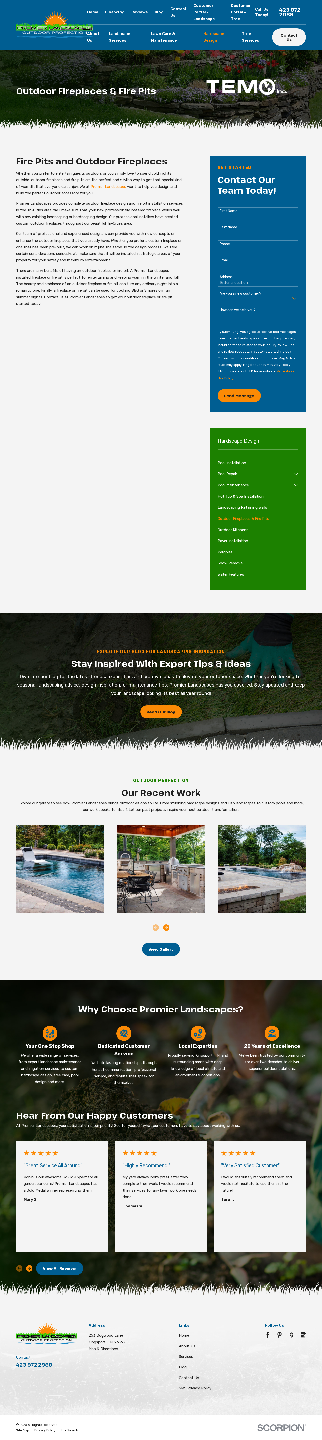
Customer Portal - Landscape (204, 12)
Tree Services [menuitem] (250, 37)
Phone (225, 244)
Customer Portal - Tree (241, 12)
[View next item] (166, 927)
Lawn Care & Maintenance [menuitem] (164, 37)
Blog (159, 12)
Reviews (139, 12)
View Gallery (161, 949)
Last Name (228, 227)
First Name (228, 211)
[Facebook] (267, 1335)
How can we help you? (237, 310)
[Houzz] (291, 1335)
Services (186, 1356)
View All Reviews (60, 1268)
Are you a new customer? (240, 294)
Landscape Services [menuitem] (119, 37)
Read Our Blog (161, 711)
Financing (115, 12)
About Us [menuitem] (93, 37)
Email (224, 260)
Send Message (239, 395)
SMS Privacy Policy (195, 1388)
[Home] (54, 25)
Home (184, 1335)
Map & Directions (103, 1349)
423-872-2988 (290, 12)
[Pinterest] (279, 1335)
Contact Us (289, 37)
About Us (187, 1346)
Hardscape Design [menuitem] (213, 37)
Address (226, 277)
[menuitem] (258, 462)
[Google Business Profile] (303, 1335)
